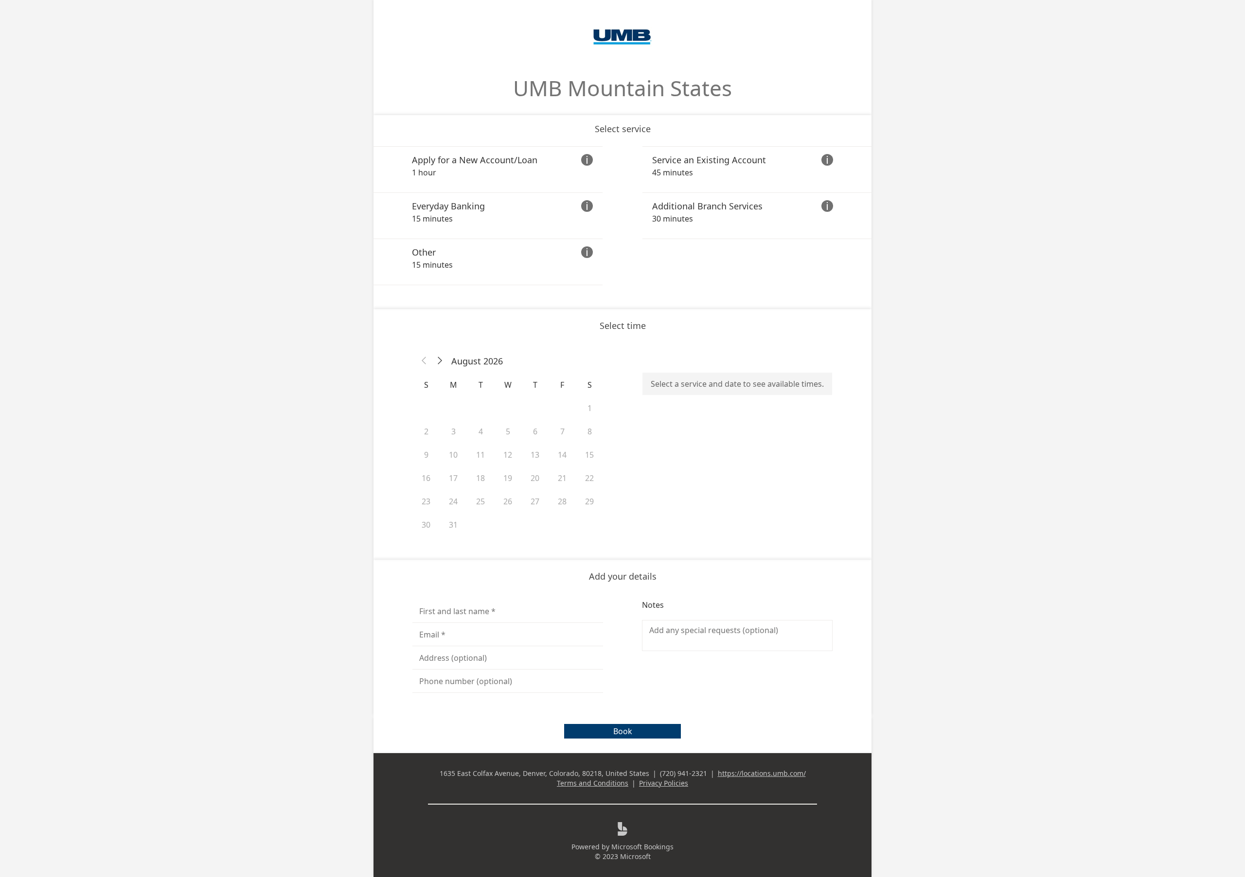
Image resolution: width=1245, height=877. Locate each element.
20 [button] (535, 478)
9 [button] (426, 454)
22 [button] (589, 478)
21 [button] (562, 478)
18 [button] (480, 478)
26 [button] (507, 501)
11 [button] (480, 454)
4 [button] (481, 431)
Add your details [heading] (623, 576)
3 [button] (453, 431)
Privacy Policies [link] (663, 783)
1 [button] (589, 408)
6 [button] (535, 431)
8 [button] (589, 431)
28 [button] (562, 501)
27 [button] (535, 501)
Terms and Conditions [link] (592, 783)
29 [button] (589, 501)
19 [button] (507, 478)
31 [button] (453, 524)
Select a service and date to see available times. (737, 383)
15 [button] (589, 454)
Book (622, 731)
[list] (622, 215)
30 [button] (426, 524)
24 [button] (453, 501)
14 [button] (562, 454)
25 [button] (480, 501)
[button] (424, 361)
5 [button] (508, 431)
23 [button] (426, 501)
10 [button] (453, 454)
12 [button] (507, 454)
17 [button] (453, 478)
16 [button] (426, 478)
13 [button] (535, 454)
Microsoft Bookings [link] (642, 846)
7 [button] (562, 431)
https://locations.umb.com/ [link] (762, 773)
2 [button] (426, 431)
